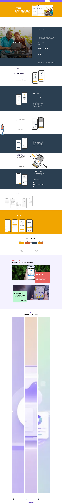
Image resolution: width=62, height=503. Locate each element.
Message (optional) (34, 251)
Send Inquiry (38, 258)
